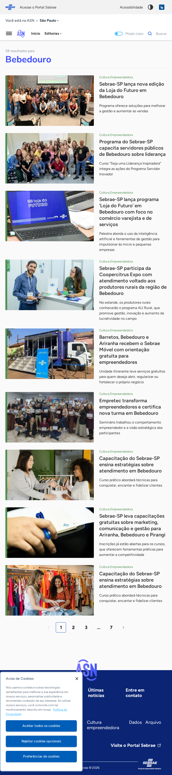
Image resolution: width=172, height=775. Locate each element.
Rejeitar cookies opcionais (41, 741)
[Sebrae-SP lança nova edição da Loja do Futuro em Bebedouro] (49, 100)
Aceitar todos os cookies (41, 726)
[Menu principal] (9, 33)
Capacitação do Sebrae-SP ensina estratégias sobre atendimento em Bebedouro (130, 464)
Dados (135, 722)
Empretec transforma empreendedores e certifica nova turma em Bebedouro (130, 407)
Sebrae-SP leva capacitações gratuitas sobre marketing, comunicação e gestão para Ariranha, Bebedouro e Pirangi (132, 525)
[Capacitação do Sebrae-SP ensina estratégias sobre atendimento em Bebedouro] (49, 475)
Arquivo (153, 722)
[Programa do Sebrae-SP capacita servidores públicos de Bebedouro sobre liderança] (49, 158)
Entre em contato (135, 692)
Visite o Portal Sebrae (133, 745)
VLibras (162, 7)
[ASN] (86, 670)
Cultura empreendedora (103, 725)
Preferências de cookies (41, 756)
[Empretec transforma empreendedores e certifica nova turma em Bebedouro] (49, 417)
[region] (41, 721)
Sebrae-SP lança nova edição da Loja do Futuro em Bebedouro (131, 90)
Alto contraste (150, 7)
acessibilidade (131, 7)
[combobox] (50, 21)
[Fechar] (77, 679)
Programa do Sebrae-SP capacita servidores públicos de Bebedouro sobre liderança (132, 148)
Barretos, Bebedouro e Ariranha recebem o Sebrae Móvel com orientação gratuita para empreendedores (129, 349)
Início (35, 33)
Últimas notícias (96, 692)
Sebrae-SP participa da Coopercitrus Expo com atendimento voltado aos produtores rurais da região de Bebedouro (133, 280)
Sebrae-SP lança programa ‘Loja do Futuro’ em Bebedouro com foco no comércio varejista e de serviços (129, 211)
